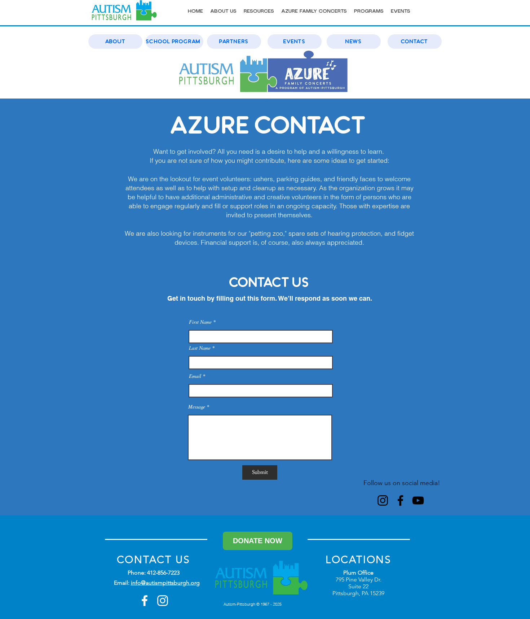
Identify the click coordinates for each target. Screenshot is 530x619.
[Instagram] (383, 500)
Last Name (200, 347)
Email (195, 376)
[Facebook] (400, 500)
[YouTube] (418, 500)
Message (197, 406)
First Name (200, 321)
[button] (223, 11)
